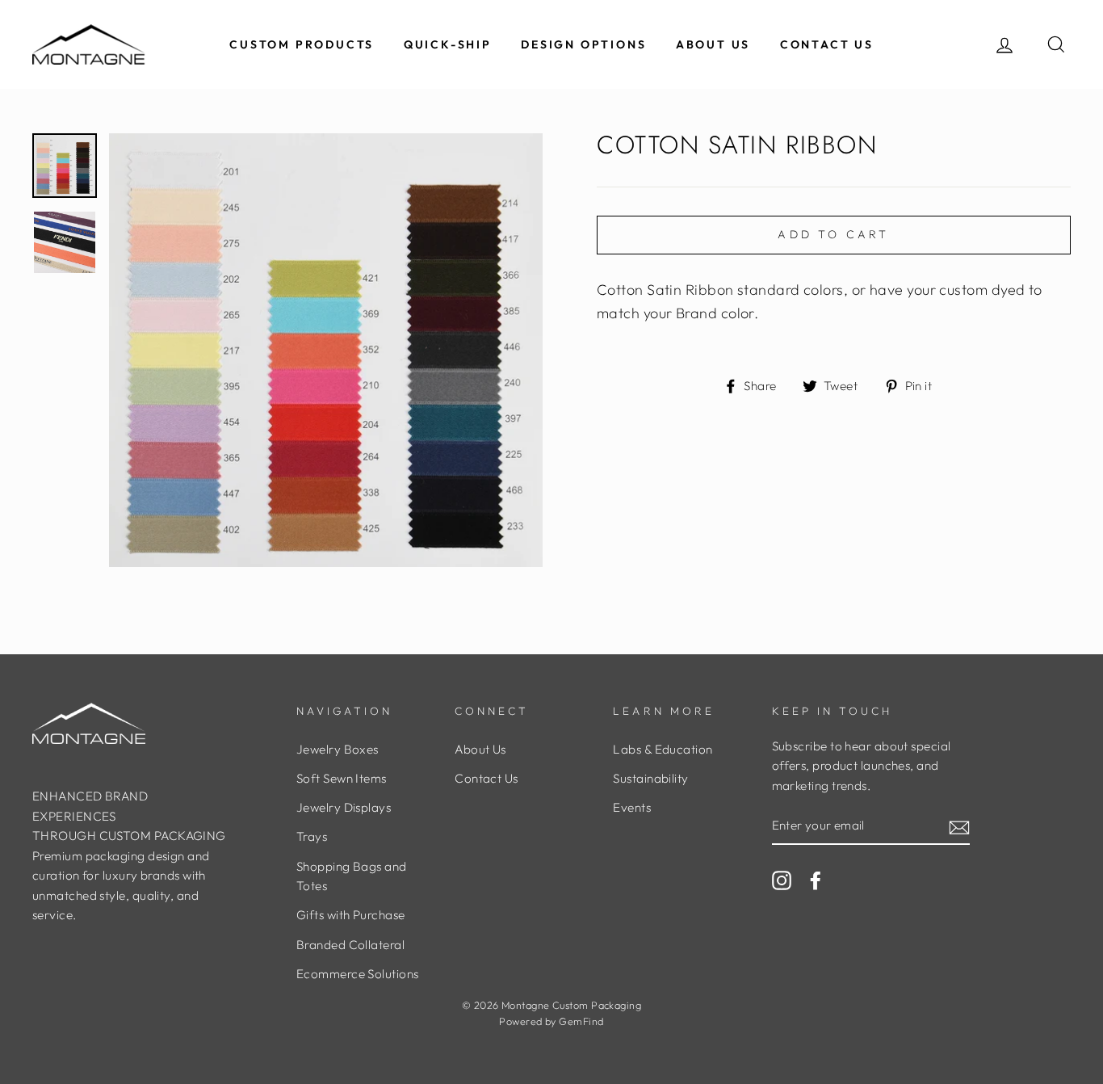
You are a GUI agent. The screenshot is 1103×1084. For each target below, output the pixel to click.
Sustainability (650, 778)
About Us (713, 44)
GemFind (581, 1021)
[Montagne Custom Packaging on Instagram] (781, 879)
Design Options (583, 44)
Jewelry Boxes (337, 749)
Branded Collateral (350, 944)
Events (632, 807)
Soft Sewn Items (341, 778)
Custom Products (301, 44)
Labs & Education (662, 749)
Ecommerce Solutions (357, 973)
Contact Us (827, 44)
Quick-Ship (448, 44)
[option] (326, 350)
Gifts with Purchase (350, 914)
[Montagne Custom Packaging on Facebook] (815, 879)
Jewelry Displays (343, 807)
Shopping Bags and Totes (351, 876)
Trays (311, 836)
